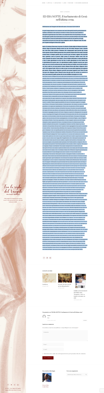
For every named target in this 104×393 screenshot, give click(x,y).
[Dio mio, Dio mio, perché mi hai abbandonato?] (65, 278)
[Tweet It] (47, 257)
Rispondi (85, 320)
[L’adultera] (49, 278)
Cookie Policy (45, 386)
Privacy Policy (45, 385)
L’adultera (45, 284)
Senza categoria (65, 11)
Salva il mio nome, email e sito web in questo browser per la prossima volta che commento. (65, 353)
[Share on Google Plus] (50, 257)
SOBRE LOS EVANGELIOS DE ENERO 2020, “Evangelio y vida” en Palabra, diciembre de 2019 (80, 294)
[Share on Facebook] (43, 257)
